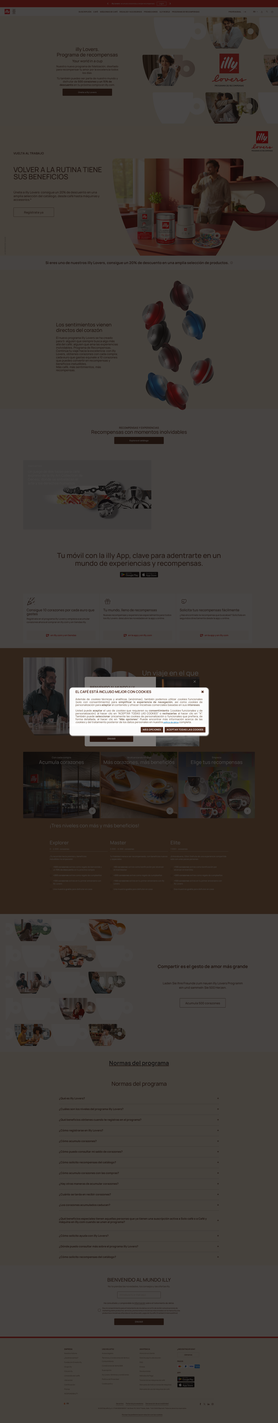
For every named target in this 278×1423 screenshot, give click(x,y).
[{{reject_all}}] (202, 692)
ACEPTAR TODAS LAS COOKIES (185, 729)
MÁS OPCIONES (152, 729)
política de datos (171, 722)
